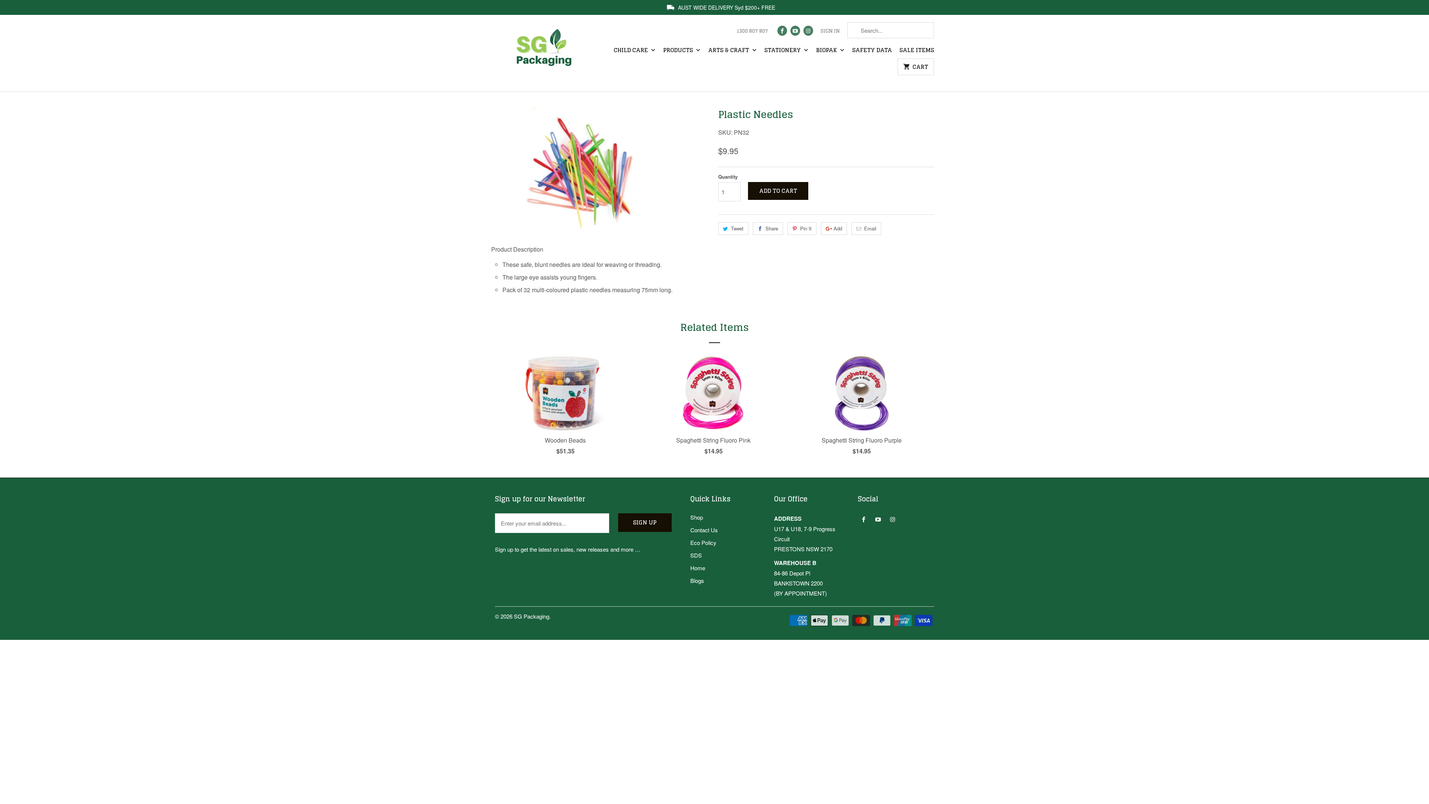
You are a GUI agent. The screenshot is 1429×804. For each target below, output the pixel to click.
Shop (696, 517)
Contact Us (704, 530)
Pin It (806, 228)
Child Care (631, 50)
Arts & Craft (729, 50)
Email (870, 228)
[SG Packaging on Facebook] (782, 31)
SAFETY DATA (872, 50)
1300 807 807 (752, 31)
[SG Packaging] (547, 54)
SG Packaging (531, 616)
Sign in (830, 31)
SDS (696, 555)
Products (678, 50)
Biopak (827, 50)
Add (838, 228)
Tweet (737, 228)
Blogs (697, 580)
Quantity (728, 176)
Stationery (783, 50)
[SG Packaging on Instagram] (808, 31)
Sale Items (916, 50)
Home (697, 568)
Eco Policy (703, 542)
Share (771, 228)
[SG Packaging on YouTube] (795, 31)
